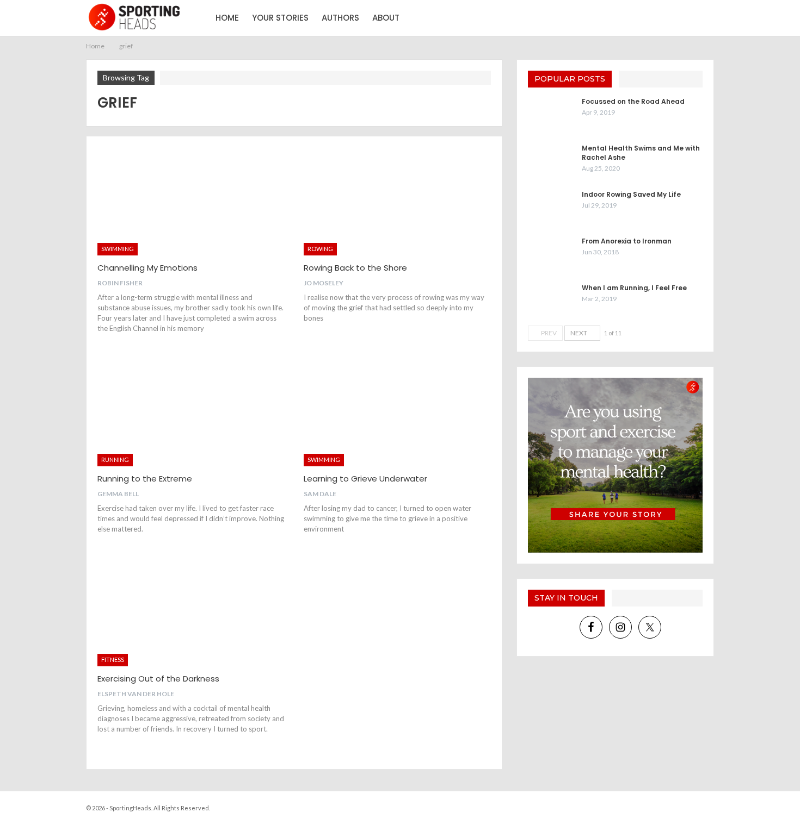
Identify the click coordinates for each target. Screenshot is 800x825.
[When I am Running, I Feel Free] (551, 300)
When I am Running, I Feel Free (634, 287)
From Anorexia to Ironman (627, 241)
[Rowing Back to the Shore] (397, 201)
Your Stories (280, 17)
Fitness (112, 659)
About (385, 17)
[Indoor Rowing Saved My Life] (551, 207)
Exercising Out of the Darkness (158, 678)
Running (115, 459)
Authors (340, 17)
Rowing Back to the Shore (355, 267)
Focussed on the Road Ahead (633, 101)
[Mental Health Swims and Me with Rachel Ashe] (551, 160)
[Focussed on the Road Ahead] (551, 114)
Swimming (117, 248)
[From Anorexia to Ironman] (551, 253)
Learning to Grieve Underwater (365, 478)
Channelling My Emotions (147, 267)
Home (227, 17)
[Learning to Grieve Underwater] (397, 412)
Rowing (320, 248)
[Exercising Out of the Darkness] (190, 612)
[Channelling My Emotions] (190, 201)
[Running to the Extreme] (190, 412)
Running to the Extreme (144, 478)
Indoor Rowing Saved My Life (631, 194)
